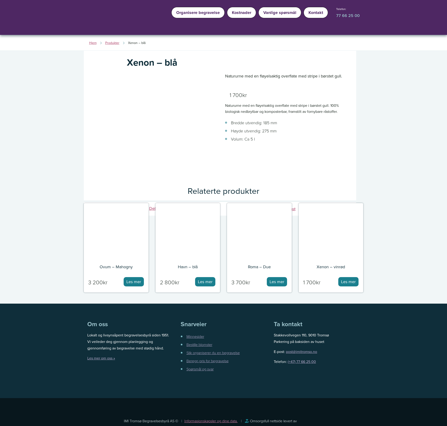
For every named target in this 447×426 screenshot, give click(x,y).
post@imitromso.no (301, 351)
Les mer (133, 282)
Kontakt (315, 13)
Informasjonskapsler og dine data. (211, 420)
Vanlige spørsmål (279, 13)
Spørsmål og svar (200, 369)
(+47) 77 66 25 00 (302, 361)
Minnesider (195, 336)
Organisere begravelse (198, 13)
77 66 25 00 (348, 15)
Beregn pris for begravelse (207, 360)
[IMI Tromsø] (100, 18)
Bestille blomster (199, 344)
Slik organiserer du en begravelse (213, 352)
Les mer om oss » (101, 358)
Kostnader (241, 13)
